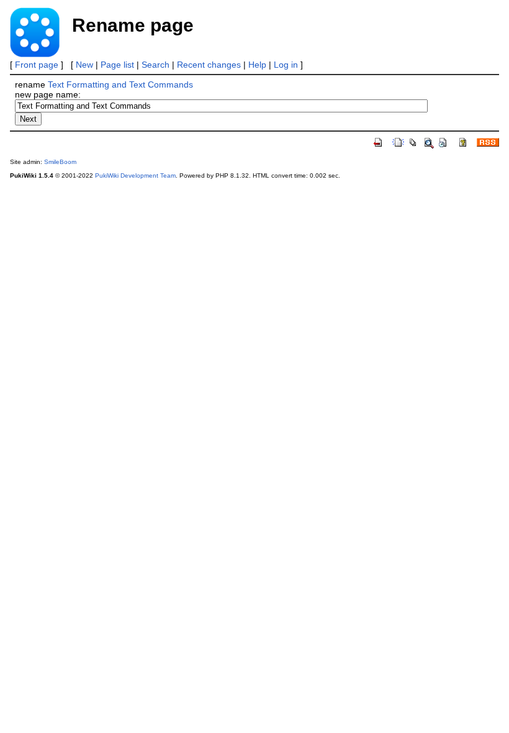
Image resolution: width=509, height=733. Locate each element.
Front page (36, 65)
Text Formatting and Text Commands (120, 84)
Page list (117, 65)
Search (155, 65)
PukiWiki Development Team (135, 175)
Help (257, 65)
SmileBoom (60, 161)
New (84, 65)
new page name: (48, 94)
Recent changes (209, 65)
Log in (286, 65)
